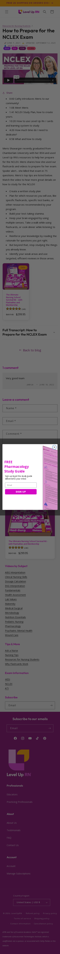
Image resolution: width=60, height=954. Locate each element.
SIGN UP (21, 491)
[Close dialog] (54, 447)
